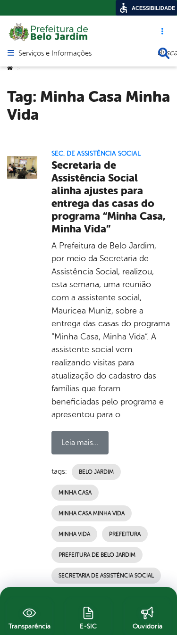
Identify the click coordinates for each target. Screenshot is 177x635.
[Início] (10, 68)
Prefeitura (125, 534)
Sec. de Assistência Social (96, 153)
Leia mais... (80, 442)
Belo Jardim (96, 472)
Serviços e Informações (55, 54)
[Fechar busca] (163, 53)
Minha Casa (75, 492)
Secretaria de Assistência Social (106, 575)
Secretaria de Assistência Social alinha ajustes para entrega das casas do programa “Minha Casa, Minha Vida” (108, 197)
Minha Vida (74, 534)
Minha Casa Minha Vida (92, 513)
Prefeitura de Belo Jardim (97, 555)
